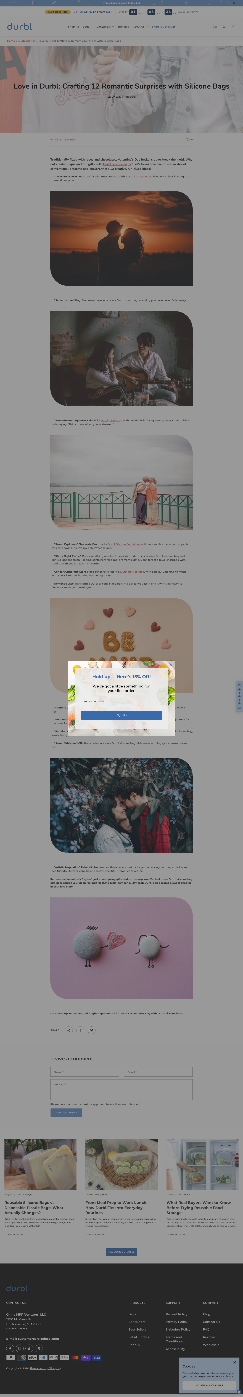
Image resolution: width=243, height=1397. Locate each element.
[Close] (171, 665)
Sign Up (121, 715)
